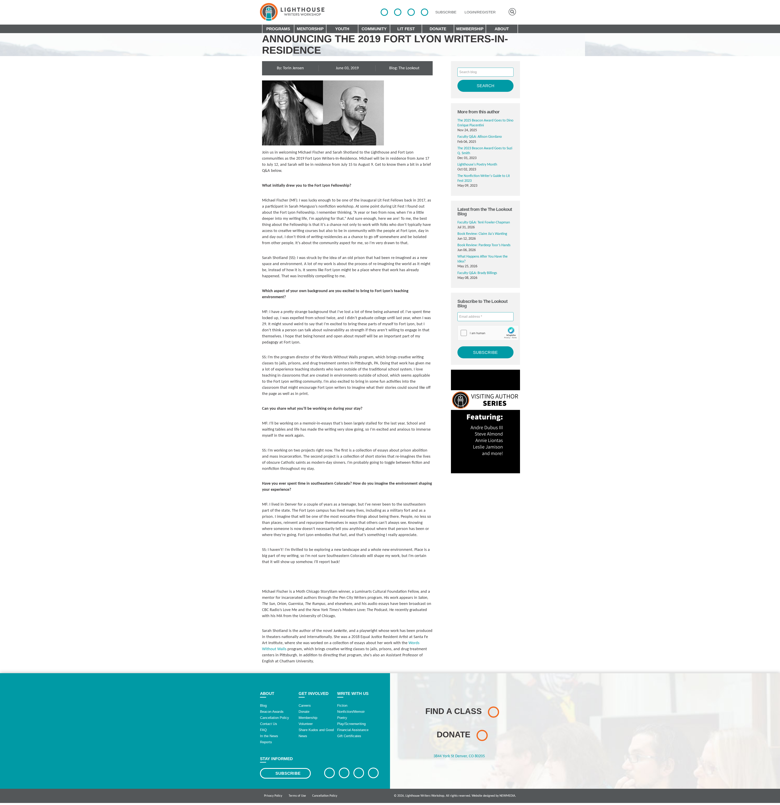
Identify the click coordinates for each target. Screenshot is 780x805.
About (267, 693)
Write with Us (352, 693)
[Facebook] (384, 12)
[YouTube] (424, 12)
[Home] (292, 12)
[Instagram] (411, 12)
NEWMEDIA (507, 795)
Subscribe (288, 773)
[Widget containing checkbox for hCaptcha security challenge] (488, 333)
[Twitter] (397, 12)
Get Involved (313, 693)
